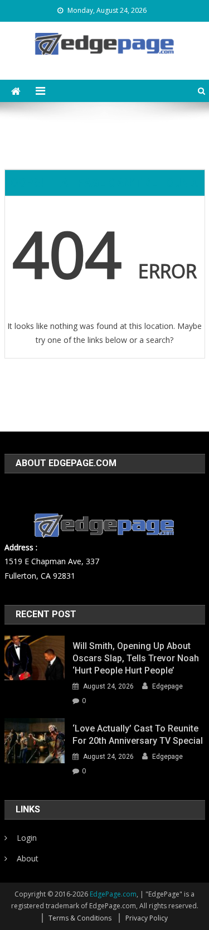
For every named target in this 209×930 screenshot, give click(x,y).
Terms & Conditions (79, 918)
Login (27, 837)
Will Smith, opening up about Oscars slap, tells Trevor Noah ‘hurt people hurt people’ (135, 658)
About (27, 858)
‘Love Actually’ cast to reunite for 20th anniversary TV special (137, 734)
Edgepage (167, 686)
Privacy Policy (146, 918)
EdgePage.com (113, 894)
